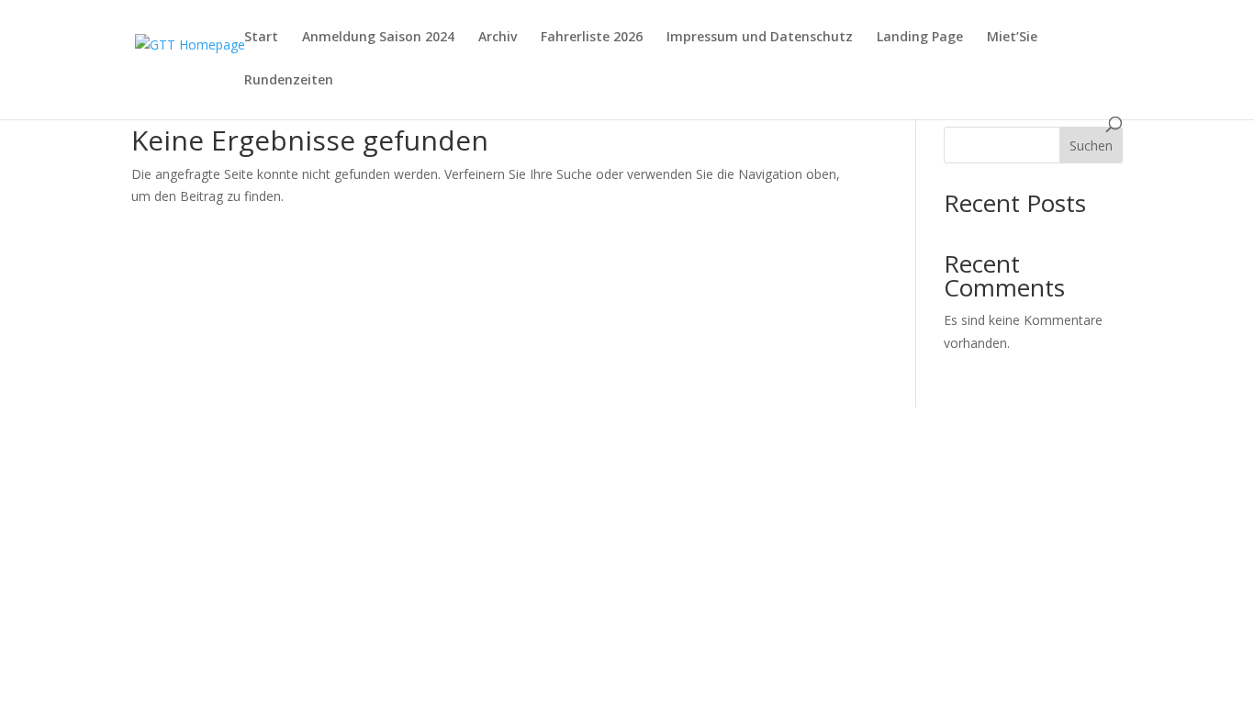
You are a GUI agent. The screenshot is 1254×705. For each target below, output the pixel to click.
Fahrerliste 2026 (592, 37)
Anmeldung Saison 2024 (378, 37)
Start (261, 37)
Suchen (1091, 145)
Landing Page (920, 37)
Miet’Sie (1012, 37)
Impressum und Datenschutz (759, 37)
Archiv (497, 37)
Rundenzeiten (288, 80)
